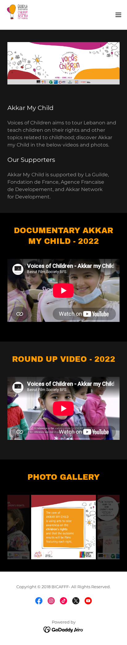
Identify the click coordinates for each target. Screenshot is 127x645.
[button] (118, 15)
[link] (17, 14)
